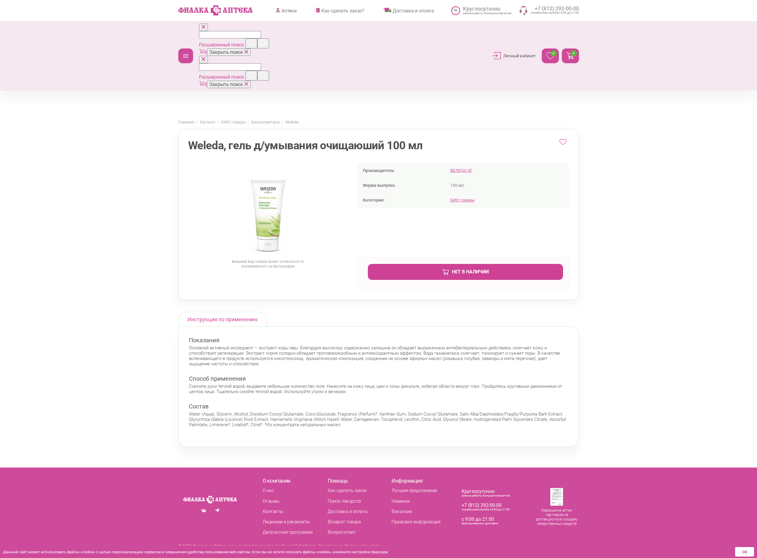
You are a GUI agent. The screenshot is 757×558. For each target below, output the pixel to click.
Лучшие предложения (414, 490)
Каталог (185, 55)
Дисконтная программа (288, 532)
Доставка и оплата (413, 10)
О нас (268, 490)
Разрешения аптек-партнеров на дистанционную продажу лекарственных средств (557, 517)
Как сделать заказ (347, 490)
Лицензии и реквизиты (286, 522)
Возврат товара (344, 522)
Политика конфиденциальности (349, 546)
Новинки (401, 501)
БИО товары (233, 122)
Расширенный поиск (222, 45)
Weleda (292, 122)
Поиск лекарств (344, 501)
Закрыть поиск (226, 52)
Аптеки (289, 10)
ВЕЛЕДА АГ (461, 170)
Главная (186, 122)
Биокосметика (265, 122)
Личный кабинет (519, 55)
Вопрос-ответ (341, 532)
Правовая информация (416, 522)
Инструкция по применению (222, 319)
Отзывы (271, 501)
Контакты (273, 511)
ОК (744, 552)
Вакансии (402, 511)
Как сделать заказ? (342, 10)
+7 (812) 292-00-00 (482, 505)
